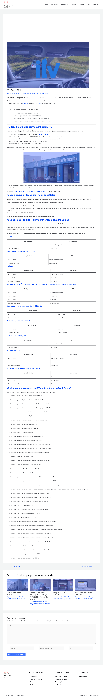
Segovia (93, 597)
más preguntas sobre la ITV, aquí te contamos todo (29, 191)
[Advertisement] (51, 30)
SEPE (70, 598)
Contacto (96, 4)
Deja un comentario (13, 93)
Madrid (31, 603)
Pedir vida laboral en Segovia (83, 593)
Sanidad (15, 598)
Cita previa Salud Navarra (14, 593)
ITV (28, 93)
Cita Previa (53, 4)
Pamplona (10, 598)
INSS (89, 597)
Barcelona (25, 103)
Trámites (63, 4)
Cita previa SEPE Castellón (59, 593)
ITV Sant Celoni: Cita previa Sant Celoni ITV (26, 113)
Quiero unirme (83, 676)
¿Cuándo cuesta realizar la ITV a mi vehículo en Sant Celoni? (32, 121)
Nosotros (82, 4)
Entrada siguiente (87, 566)
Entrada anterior (15, 566)
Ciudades (73, 4)
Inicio (46, 4)
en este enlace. (43, 134)
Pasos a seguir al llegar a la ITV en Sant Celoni (27, 116)
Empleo (66, 598)
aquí (40, 103)
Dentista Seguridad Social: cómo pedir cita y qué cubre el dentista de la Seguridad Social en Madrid (40, 596)
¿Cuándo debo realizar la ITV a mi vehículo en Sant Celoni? (31, 118)
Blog (89, 4)
